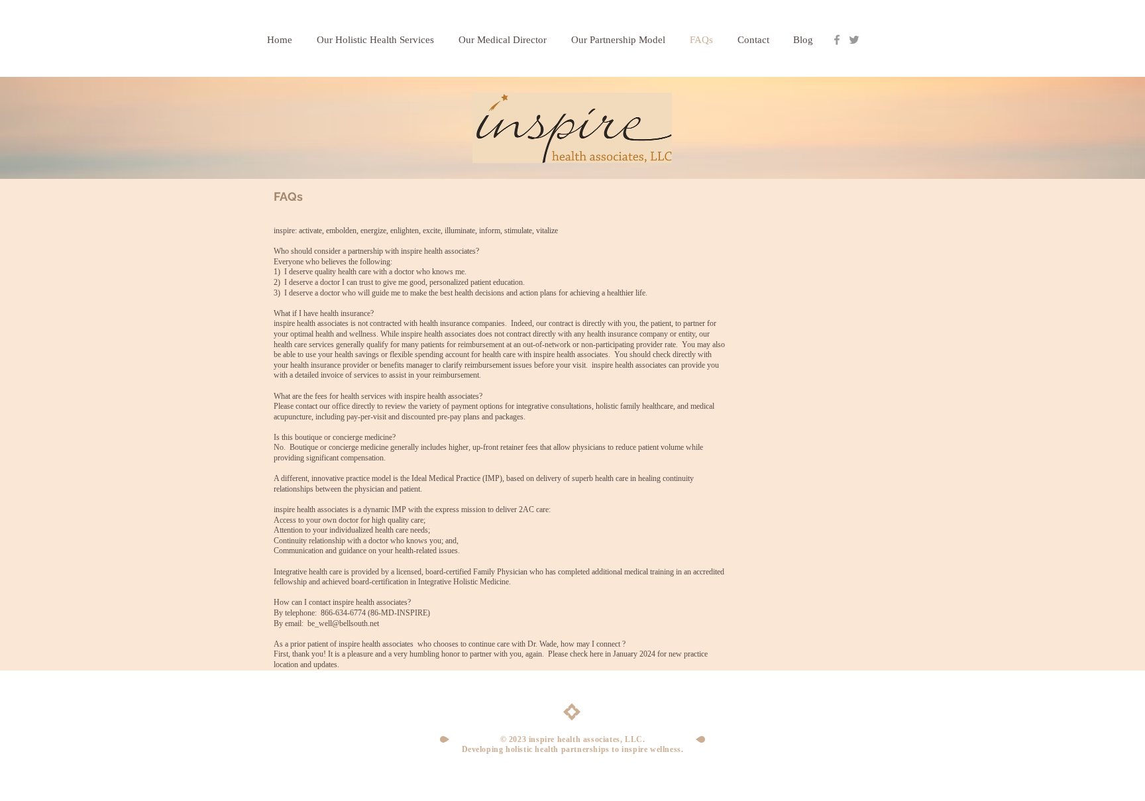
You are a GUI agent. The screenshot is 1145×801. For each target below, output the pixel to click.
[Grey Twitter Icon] (854, 39)
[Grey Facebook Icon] (837, 39)
